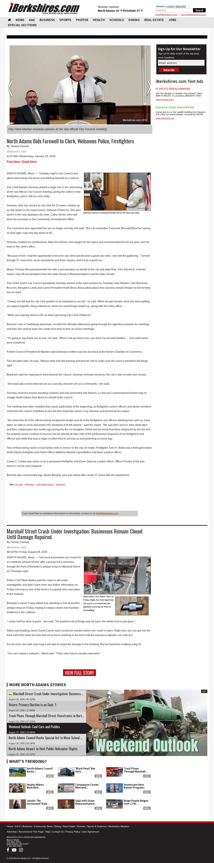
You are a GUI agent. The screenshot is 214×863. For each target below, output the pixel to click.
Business (27, 826)
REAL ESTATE (154, 20)
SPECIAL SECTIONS (22, 25)
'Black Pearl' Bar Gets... (85, 770)
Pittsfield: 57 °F (133, 10)
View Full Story (79, 672)
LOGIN (170, 6)
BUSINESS (47, 20)
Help (47, 831)
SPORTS (65, 20)
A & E (18, 826)
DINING (134, 20)
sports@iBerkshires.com (193, 14)
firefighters (29, 484)
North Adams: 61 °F (110, 10)
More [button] (49, 776)
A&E (32, 20)
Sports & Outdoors (97, 826)
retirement (60, 484)
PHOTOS (82, 20)
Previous (10, 88)
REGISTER (180, 6)
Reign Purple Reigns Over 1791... (136, 802)
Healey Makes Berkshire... (35, 786)
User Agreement (90, 831)
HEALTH (99, 20)
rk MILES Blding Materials (173, 88)
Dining (57, 826)
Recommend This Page (31, 831)
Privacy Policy (73, 831)
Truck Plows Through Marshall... (135, 770)
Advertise (12, 831)
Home (10, 826)
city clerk (19, 484)
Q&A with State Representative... (85, 802)
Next (149, 88)
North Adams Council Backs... (40, 770)
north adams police (45, 484)
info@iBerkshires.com (166, 14)
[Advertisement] (181, 778)
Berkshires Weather (119, 826)
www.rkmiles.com (165, 99)
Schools (81, 826)
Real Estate (69, 826)
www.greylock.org (165, 118)
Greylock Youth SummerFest (175, 107)
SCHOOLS (117, 20)
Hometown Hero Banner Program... (135, 786)
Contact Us (58, 831)
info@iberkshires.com (107, 513)
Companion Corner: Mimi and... (87, 786)
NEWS (20, 20)
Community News (43, 826)
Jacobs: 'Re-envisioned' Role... (38, 802)
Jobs (172, 20)
